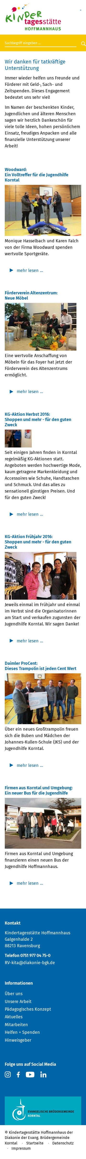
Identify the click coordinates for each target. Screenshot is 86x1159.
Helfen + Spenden (22, 1032)
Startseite (34, 1143)
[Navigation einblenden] (80, 7)
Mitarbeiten (16, 1024)
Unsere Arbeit (18, 1001)
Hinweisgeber (18, 1040)
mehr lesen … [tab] (30, 270)
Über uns (13, 993)
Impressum (21, 1148)
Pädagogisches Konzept (28, 1009)
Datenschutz (63, 1143)
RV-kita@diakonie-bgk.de (30, 962)
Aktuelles (13, 1016)
